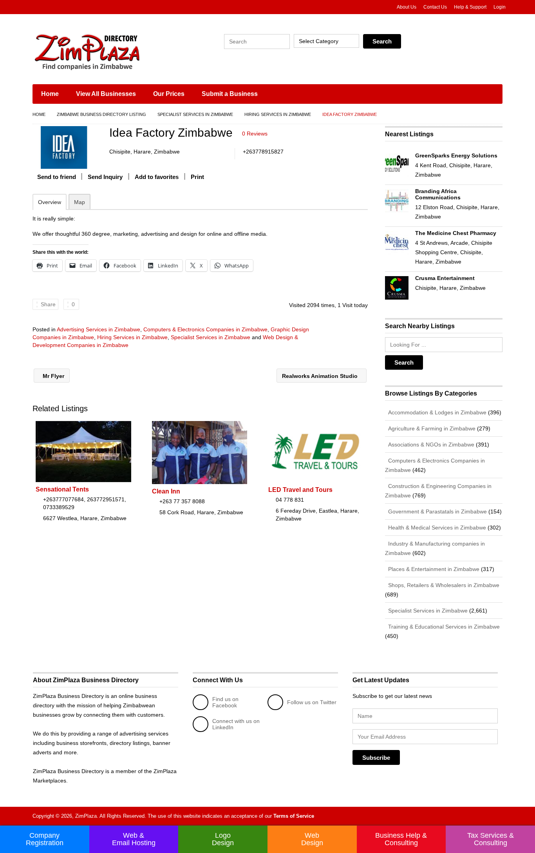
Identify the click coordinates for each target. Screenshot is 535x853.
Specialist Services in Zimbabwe (195, 114)
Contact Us (435, 7)
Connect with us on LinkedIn (236, 724)
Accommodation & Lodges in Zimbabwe (436, 412)
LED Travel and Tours (300, 489)
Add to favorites (157, 176)
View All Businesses (106, 93)
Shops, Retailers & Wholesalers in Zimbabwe (443, 585)
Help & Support (470, 7)
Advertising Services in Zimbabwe (98, 329)
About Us (406, 7)
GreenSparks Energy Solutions (456, 155)
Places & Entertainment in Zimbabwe (433, 569)
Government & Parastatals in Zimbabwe (437, 511)
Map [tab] (79, 202)
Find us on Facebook (225, 702)
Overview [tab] (49, 202)
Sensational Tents (62, 489)
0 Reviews (255, 133)
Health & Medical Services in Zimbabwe (436, 527)
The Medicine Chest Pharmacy (455, 233)
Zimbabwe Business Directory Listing (101, 114)
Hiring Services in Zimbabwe (277, 114)
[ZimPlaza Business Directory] (107, 51)
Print (197, 176)
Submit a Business (230, 93)
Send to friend (56, 176)
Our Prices (168, 93)
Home (50, 93)
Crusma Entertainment (445, 278)
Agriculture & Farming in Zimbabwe (431, 428)
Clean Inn (166, 491)
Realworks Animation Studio (320, 376)
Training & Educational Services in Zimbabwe (443, 626)
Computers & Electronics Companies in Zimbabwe (205, 329)
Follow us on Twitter (311, 702)
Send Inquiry (105, 176)
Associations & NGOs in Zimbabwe (430, 444)
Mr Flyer (52, 376)
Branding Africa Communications (438, 194)
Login (499, 7)
